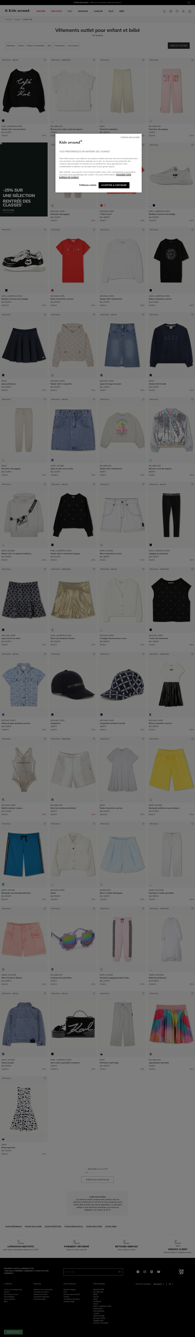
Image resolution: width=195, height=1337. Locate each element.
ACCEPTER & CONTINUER (114, 185)
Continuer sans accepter (130, 137)
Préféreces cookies (87, 185)
